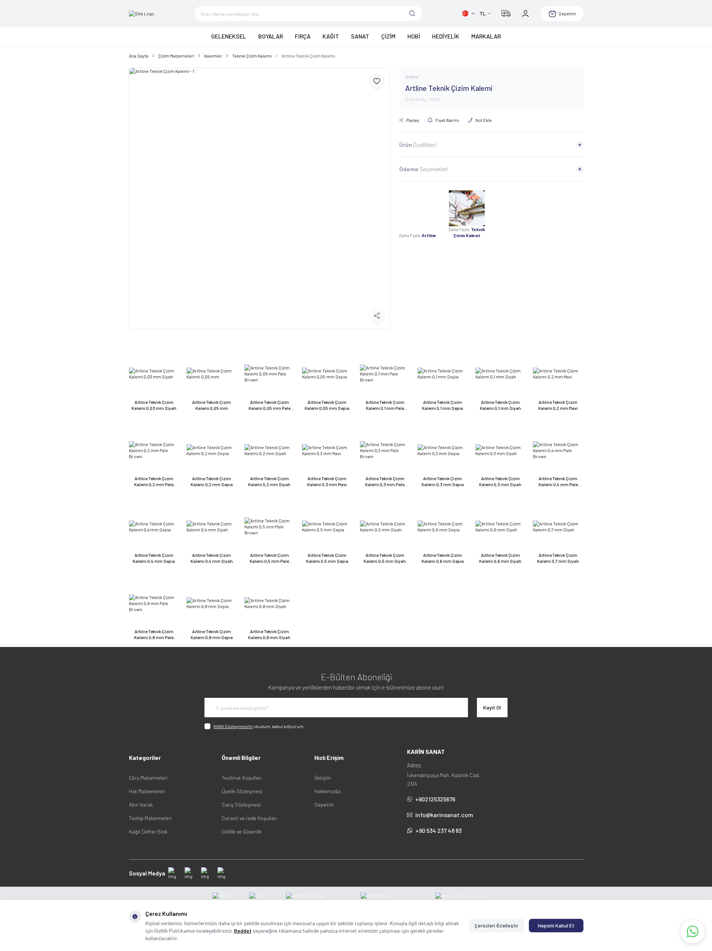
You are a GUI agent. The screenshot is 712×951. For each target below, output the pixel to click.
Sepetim (324, 804)
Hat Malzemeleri (147, 791)
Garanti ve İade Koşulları (249, 818)
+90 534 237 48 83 (439, 830)
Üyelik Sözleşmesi (242, 791)
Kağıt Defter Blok (148, 831)
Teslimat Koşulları (242, 777)
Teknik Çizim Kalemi (252, 55)
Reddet (243, 930)
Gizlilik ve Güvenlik (242, 831)
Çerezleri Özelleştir (496, 925)
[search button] (412, 13)
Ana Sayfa (138, 55)
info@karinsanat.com (444, 814)
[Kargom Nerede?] (506, 13)
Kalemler (213, 55)
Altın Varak (141, 804)
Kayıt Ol (492, 707)
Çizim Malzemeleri (176, 55)
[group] (259, 198)
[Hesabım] (525, 13)
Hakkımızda (327, 791)
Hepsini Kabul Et (556, 925)
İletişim (322, 777)
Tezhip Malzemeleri (150, 818)
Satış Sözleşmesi (241, 804)
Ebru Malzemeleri (148, 777)
